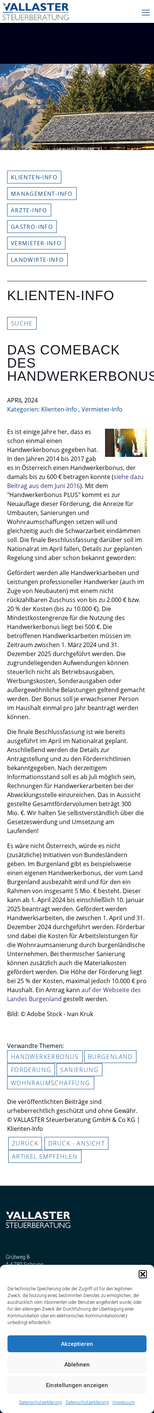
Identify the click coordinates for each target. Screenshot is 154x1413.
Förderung (31, 1070)
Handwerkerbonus (45, 1057)
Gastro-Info (32, 226)
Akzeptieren (77, 1344)
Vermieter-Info (36, 243)
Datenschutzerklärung (40, 1402)
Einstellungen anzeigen (77, 1385)
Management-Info (42, 193)
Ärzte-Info (29, 210)
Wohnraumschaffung (50, 1083)
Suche (22, 323)
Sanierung (79, 1070)
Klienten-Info (34, 177)
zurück (25, 1143)
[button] (143, 1274)
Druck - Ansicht (76, 1143)
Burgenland (110, 1057)
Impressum (124, 1402)
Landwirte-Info (37, 259)
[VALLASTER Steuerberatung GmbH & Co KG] (36, 15)
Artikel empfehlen (45, 1156)
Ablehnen (77, 1364)
